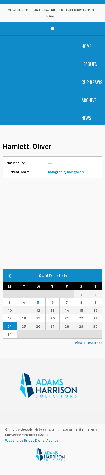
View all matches (88, 342)
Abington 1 (75, 171)
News (86, 118)
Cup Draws (92, 82)
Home (86, 46)
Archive (89, 100)
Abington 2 (56, 171)
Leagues (89, 64)
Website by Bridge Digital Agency (31, 440)
